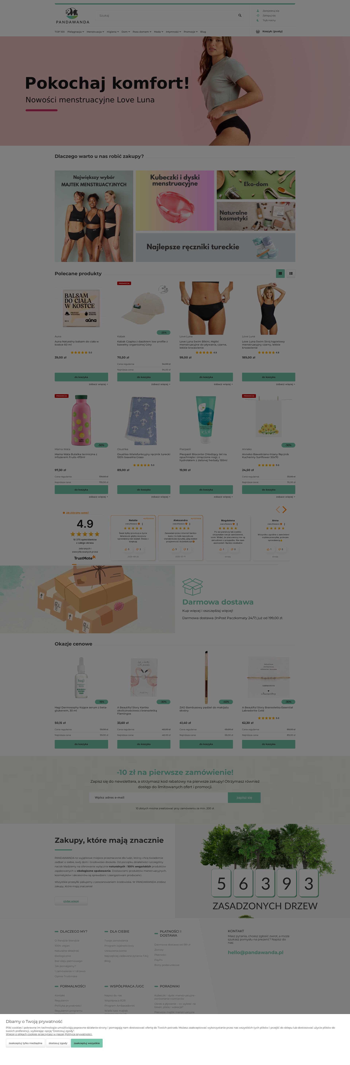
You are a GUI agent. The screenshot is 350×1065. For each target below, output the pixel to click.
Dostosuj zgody (58, 1043)
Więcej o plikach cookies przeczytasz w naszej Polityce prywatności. (49, 1034)
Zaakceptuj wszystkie (87, 1043)
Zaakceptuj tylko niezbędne (25, 1043)
